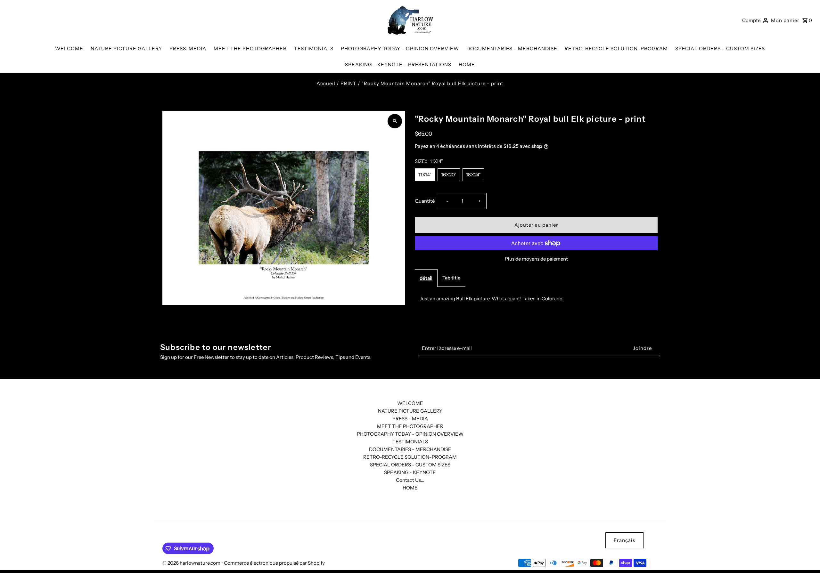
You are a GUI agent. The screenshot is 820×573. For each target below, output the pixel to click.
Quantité (425, 201)
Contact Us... (410, 480)
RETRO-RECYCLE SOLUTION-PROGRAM (410, 457)
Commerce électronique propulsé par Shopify (274, 563)
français (624, 540)
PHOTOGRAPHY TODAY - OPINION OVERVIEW (410, 434)
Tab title (451, 278)
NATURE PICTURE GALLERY (410, 411)
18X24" (473, 175)
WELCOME (410, 403)
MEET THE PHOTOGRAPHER (410, 426)
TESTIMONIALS (410, 442)
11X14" (424, 175)
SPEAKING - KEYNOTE (410, 472)
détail (426, 278)
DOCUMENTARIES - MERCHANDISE (410, 449)
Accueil (325, 83)
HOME (410, 488)
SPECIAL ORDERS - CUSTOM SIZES (410, 465)
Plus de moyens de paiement (536, 259)
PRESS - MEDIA (410, 419)
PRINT (348, 83)
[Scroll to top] (806, 556)
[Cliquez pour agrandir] (395, 121)
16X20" (448, 175)
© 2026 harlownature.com (191, 563)
